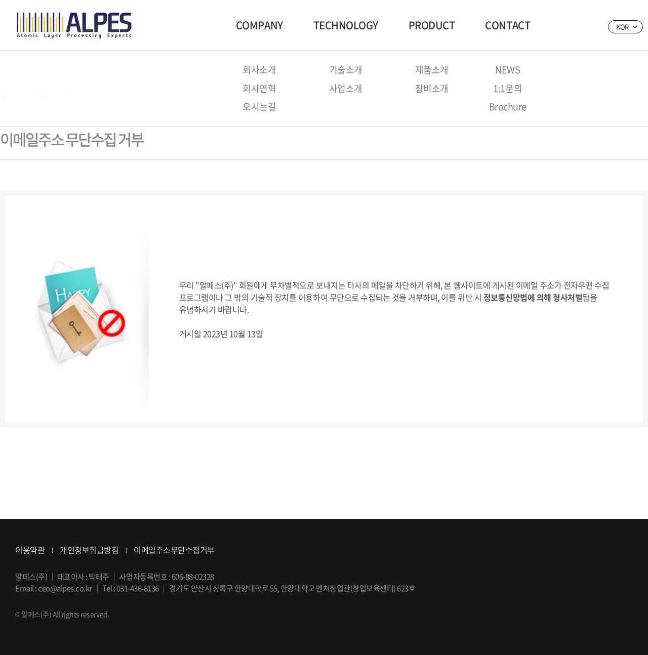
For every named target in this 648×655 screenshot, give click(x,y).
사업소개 (345, 88)
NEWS (507, 69)
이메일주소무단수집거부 (174, 550)
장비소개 (432, 88)
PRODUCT (432, 25)
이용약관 (30, 550)
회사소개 (259, 69)
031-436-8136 (137, 588)
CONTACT (507, 25)
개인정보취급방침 (89, 550)
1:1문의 (507, 88)
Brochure (507, 106)
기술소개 (345, 69)
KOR (626, 26)
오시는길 (259, 106)
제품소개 (432, 69)
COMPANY (259, 25)
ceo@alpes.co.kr (65, 588)
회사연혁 (259, 88)
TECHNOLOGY (345, 25)
